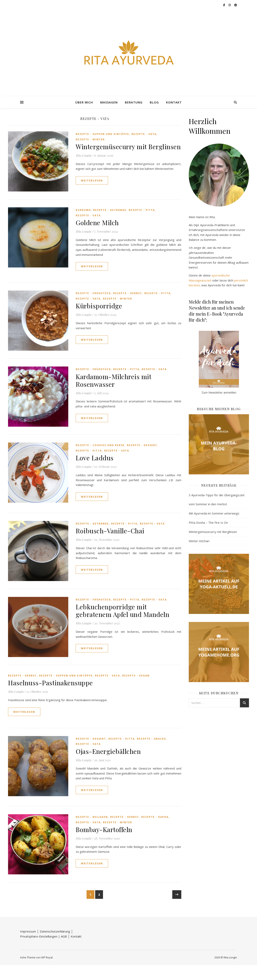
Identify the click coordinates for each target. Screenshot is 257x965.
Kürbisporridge (99, 305)
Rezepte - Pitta (142, 210)
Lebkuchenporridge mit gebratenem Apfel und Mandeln (122, 610)
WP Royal (47, 957)
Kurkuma (83, 210)
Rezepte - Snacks (151, 738)
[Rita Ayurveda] (128, 53)
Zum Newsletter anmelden (219, 392)
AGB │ (66, 936)
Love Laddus (95, 457)
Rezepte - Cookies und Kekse (100, 445)
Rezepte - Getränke (109, 210)
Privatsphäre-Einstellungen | (40, 936)
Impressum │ (30, 931)
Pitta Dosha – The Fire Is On (208, 522)
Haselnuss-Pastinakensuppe (50, 682)
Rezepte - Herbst (127, 293)
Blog (154, 102)
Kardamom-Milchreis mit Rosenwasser (113, 380)
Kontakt (174, 102)
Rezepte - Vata (144, 134)
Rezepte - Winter (90, 139)
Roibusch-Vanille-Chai (110, 530)
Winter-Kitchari (199, 541)
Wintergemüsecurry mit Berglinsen (128, 146)
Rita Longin (83, 155)
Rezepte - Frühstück (93, 293)
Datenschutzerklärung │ (56, 931)
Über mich (84, 102)
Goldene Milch (97, 222)
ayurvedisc (218, 275)
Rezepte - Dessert (142, 445)
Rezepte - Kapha (154, 817)
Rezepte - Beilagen (92, 817)
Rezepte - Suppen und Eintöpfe (102, 134)
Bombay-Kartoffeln (104, 829)
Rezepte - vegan (136, 675)
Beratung (134, 102)
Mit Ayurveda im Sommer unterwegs (214, 513)
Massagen (109, 102)
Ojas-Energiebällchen (108, 751)
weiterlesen (92, 180)
